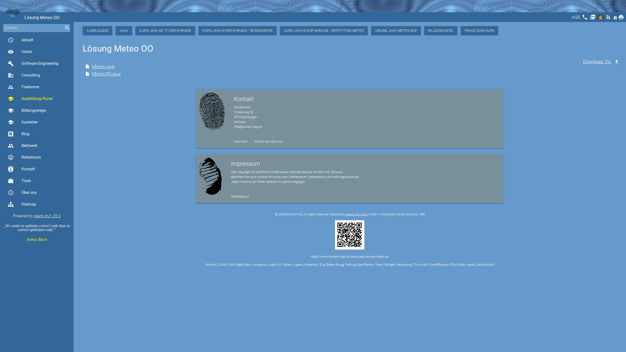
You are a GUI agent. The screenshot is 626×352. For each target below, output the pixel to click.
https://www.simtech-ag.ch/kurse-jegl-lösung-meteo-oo (349, 256)
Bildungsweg (440, 31)
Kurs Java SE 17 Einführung (165, 31)
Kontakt (21, 169)
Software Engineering (33, 63)
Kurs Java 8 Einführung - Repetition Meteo (324, 31)
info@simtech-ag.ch (248, 127)
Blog (25, 134)
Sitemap (29, 204)
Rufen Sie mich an (269, 141)
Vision (20, 52)
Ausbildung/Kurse (30, 99)
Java (124, 31)
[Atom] (615, 18)
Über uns (22, 193)
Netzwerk (22, 146)
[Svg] (601, 18)
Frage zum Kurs (479, 31)
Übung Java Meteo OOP (396, 31)
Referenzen (24, 157)
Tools (19, 181)
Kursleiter (23, 122)
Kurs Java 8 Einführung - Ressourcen (237, 31)
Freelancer (23, 87)
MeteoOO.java (106, 74)
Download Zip (597, 62)
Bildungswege (27, 110)
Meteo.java (103, 66)
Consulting (24, 75)
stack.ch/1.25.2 (47, 216)
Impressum (240, 196)
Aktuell (20, 40)
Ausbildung (97, 31)
